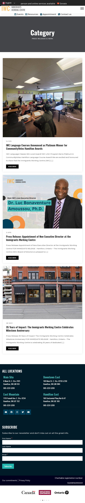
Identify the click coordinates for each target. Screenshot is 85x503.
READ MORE (12, 166)
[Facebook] (11, 412)
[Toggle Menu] (82, 8)
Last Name (6, 446)
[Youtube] (28, 412)
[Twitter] (22, 412)
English (8, 3)
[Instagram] (17, 412)
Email (5, 454)
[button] (40, 500)
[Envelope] (6, 412)
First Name (7, 438)
